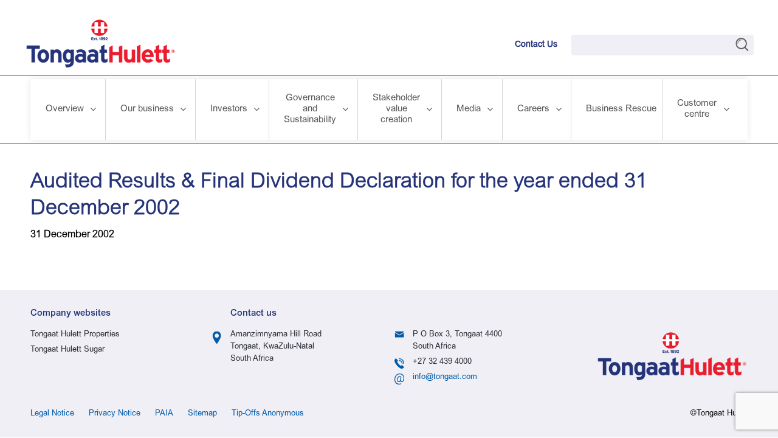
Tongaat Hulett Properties (75, 335)
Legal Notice (52, 414)
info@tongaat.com (445, 377)
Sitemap (202, 414)
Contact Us (536, 45)
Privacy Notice (114, 414)
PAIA (164, 414)
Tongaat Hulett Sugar (67, 350)
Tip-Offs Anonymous (268, 414)
